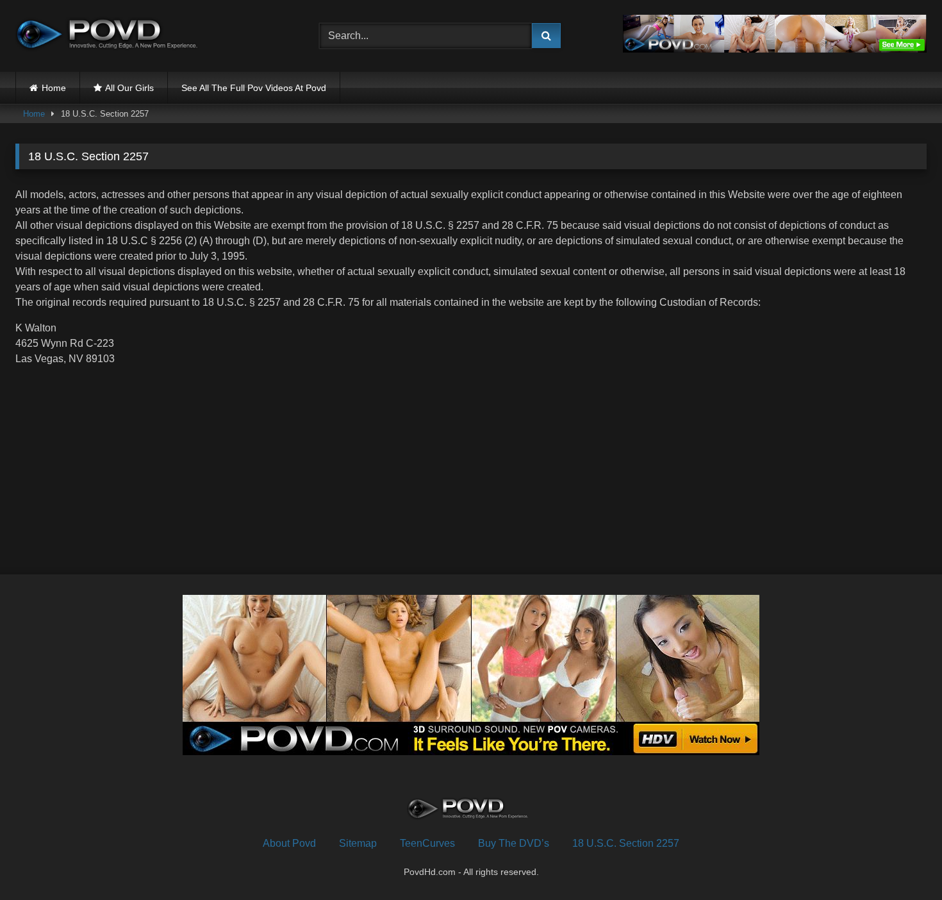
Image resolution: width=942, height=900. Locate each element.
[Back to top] (902, 861)
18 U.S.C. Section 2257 (625, 843)
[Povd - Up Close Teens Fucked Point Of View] (111, 36)
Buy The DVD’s (513, 843)
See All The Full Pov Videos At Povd (253, 88)
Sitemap (358, 843)
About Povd (289, 843)
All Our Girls (129, 88)
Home (54, 88)
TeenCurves (427, 843)
